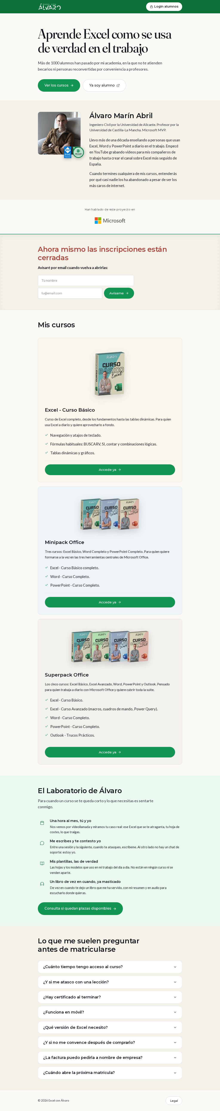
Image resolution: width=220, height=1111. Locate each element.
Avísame (116, 293)
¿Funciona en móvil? (63, 1012)
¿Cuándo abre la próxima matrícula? (79, 1072)
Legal (174, 1100)
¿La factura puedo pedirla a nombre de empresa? (92, 1057)
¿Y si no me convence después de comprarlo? (89, 1042)
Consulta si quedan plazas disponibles (77, 908)
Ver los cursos (56, 85)
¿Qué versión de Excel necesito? (75, 1027)
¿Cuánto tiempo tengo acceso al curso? (83, 966)
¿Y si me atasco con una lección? (76, 982)
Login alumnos (166, 6)
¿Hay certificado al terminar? (72, 997)
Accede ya (107, 470)
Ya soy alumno (102, 85)
